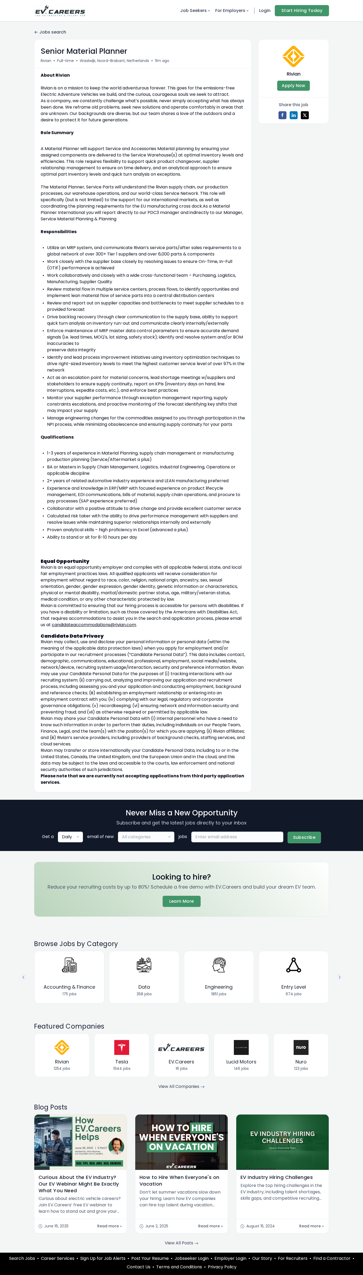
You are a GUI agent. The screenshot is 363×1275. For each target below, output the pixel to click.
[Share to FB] (282, 115)
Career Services (57, 1258)
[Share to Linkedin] (294, 115)
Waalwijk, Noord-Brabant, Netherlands (114, 60)
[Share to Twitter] (305, 115)
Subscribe (304, 837)
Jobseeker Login (192, 1258)
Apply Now (293, 85)
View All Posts (179, 1243)
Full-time (65, 60)
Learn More (181, 901)
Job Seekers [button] (193, 10)
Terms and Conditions (179, 1267)
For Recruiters (292, 1258)
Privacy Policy (222, 1267)
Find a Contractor (332, 1258)
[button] (339, 977)
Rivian (46, 60)
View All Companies (179, 1086)
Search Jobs (22, 1258)
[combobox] (70, 837)
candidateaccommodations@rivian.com (94, 625)
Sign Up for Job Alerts (102, 1258)
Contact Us (138, 1267)
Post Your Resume (150, 1258)
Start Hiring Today (301, 10)
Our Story (262, 1258)
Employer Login (230, 1258)
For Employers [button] (230, 10)
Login (265, 10)
